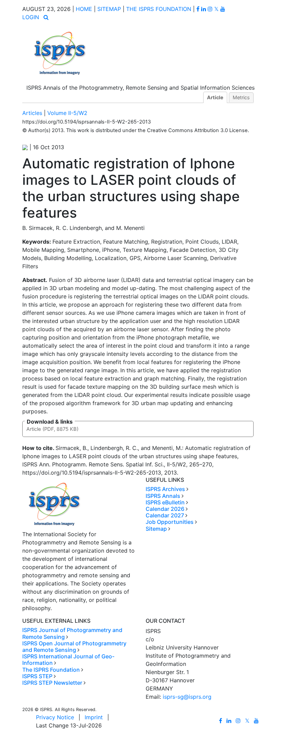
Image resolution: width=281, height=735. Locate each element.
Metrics (241, 97)
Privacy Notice (55, 717)
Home (84, 8)
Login (30, 17)
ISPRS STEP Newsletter (52, 682)
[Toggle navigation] (140, 2)
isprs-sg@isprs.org (187, 696)
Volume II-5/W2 (67, 112)
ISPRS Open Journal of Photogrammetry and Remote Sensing (74, 646)
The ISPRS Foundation (158, 8)
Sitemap (109, 8)
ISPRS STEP (37, 676)
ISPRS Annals (163, 495)
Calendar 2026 (165, 508)
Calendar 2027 (165, 515)
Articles (32, 112)
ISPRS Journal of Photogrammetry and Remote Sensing (72, 633)
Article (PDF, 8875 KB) (52, 429)
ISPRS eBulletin (165, 502)
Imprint (94, 717)
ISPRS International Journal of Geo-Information (68, 659)
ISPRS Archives (165, 489)
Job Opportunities (170, 521)
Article (215, 97)
